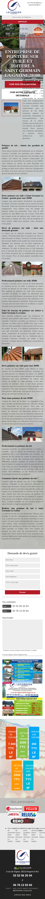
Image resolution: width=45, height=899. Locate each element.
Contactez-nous (22, 895)
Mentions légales (22, 890)
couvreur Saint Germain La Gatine (41, 832)
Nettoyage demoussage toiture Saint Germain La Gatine (33, 834)
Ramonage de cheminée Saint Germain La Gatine (9, 834)
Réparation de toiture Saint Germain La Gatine (17, 834)
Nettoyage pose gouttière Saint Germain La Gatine (25, 834)
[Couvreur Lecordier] (14, 7)
